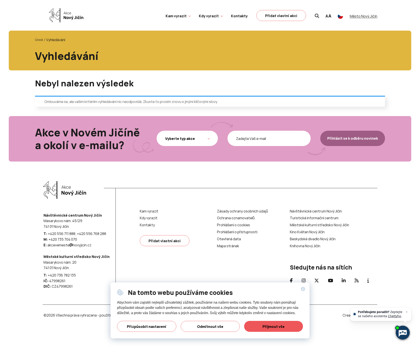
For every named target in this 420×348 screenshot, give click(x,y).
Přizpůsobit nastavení (146, 326)
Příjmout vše (273, 326)
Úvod (39, 40)
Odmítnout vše (210, 326)
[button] (189, 15)
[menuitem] (176, 16)
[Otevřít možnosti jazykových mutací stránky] (340, 16)
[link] (65, 15)
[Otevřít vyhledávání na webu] (316, 15)
